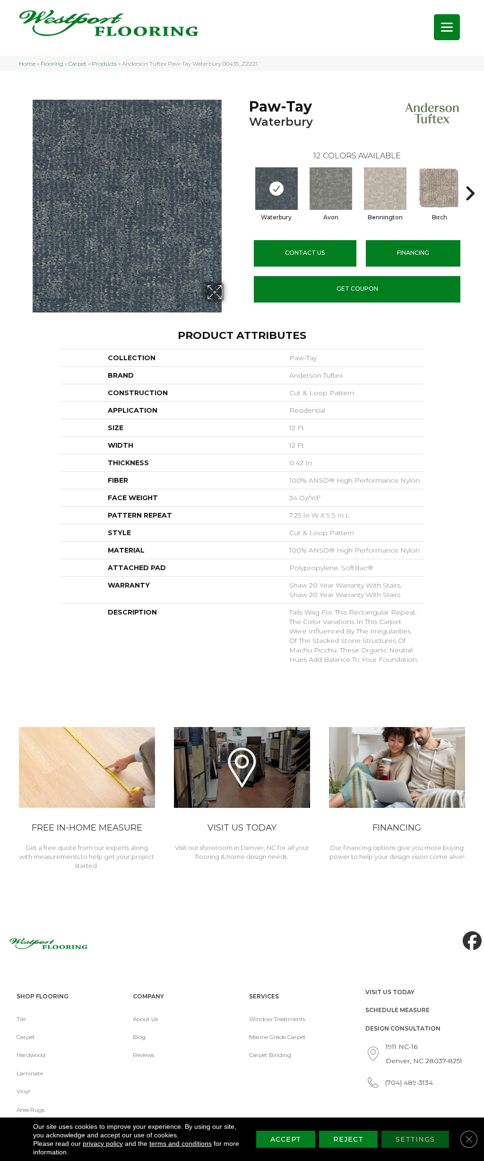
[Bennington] (385, 188)
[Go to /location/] (242, 795)
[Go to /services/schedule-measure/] (87, 800)
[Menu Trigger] (447, 27)
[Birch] (439, 188)
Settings (415, 1139)
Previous (244, 179)
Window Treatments (277, 1018)
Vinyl (23, 1091)
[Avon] (330, 188)
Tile (21, 1018)
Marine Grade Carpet (277, 1036)
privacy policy (103, 1143)
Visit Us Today (390, 992)
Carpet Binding (270, 1054)
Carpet (77, 63)
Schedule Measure (397, 1010)
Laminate (30, 1073)
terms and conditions (180, 1143)
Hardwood (31, 1054)
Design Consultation (403, 1028)
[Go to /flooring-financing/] (397, 795)
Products (104, 63)
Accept (285, 1139)
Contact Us (305, 252)
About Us (145, 1018)
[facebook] (470, 941)
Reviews (143, 1054)
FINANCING (413, 252)
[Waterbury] (276, 188)
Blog (139, 1036)
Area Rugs (30, 1109)
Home (27, 63)
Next (470, 179)
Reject (348, 1139)
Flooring (52, 63)
